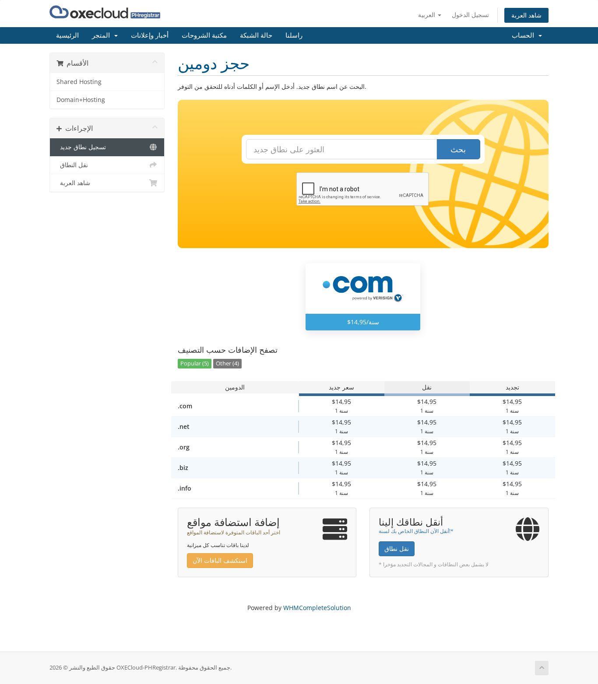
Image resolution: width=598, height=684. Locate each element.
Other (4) (227, 363)
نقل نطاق (396, 548)
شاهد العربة (526, 15)
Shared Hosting (79, 82)
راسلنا (294, 35)
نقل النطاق (72, 165)
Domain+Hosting (80, 100)
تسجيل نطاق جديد (81, 147)
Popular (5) (194, 363)
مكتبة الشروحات (204, 35)
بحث (458, 149)
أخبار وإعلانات (150, 35)
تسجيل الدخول (470, 15)
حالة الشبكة (256, 35)
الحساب (525, 35)
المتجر (102, 35)
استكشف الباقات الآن (220, 560)
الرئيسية (67, 35)
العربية (427, 15)
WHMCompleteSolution (317, 607)
